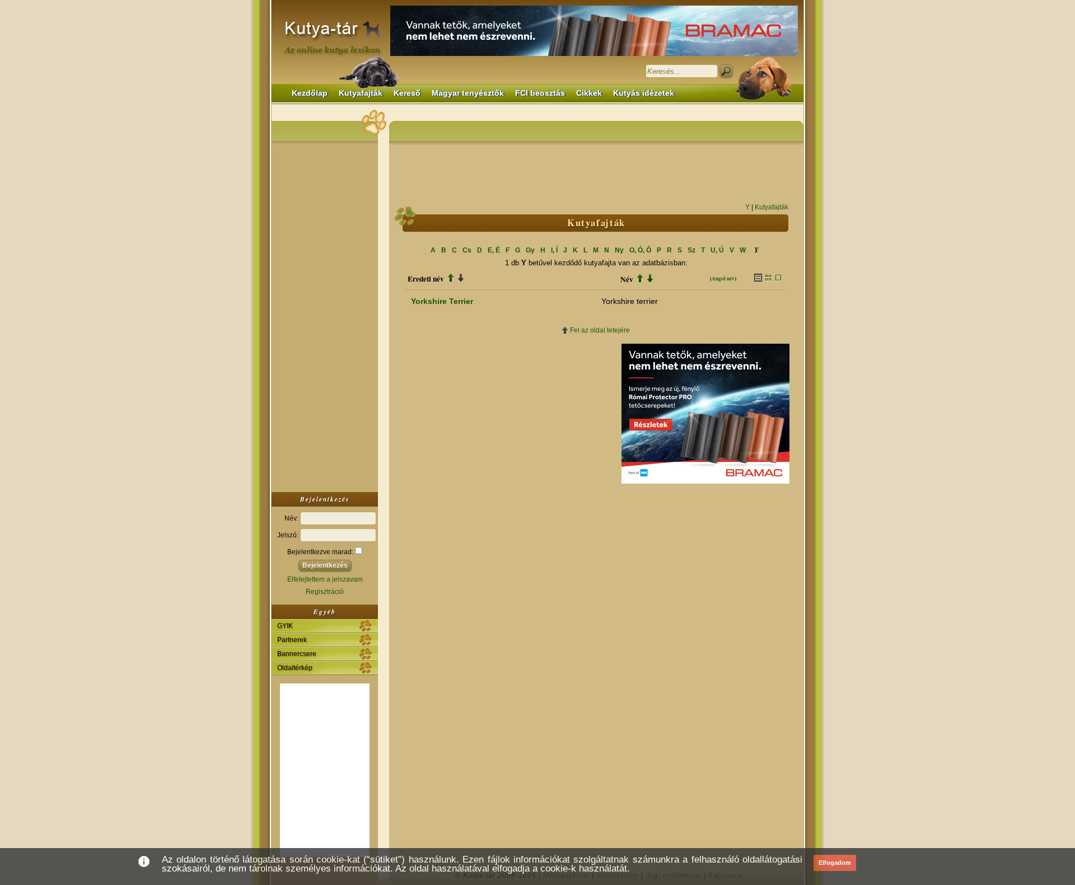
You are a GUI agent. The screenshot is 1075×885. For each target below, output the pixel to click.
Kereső (407, 93)
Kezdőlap (310, 93)
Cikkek (589, 93)
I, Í (554, 250)
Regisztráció (325, 592)
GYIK (285, 626)
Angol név (723, 278)
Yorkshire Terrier (442, 301)
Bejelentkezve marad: (321, 552)
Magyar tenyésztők (468, 93)
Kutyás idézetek (643, 93)
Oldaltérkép (294, 668)
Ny (619, 250)
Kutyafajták (360, 93)
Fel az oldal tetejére (600, 330)
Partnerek (292, 640)
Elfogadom (835, 862)
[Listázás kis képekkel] (768, 278)
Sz (691, 250)
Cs (466, 250)
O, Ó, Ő (640, 250)
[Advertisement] (325, 316)
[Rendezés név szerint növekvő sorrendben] (640, 279)
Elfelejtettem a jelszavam (325, 579)
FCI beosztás (540, 93)
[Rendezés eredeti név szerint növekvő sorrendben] (451, 278)
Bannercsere (296, 654)
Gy (530, 250)
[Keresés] (726, 71)
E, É (494, 250)
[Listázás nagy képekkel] (778, 278)
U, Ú (717, 250)
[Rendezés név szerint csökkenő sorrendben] (650, 279)
